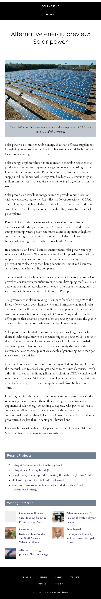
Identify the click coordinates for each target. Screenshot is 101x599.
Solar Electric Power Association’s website (31, 433)
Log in (65, 592)
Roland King (50, 6)
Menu (52, 14)
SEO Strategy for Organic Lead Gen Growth (38, 480)
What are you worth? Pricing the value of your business (81, 518)
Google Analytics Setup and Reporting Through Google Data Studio (52, 475)
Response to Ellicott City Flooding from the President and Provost (32, 518)
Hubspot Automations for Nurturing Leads (37, 465)
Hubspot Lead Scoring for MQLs (31, 470)
